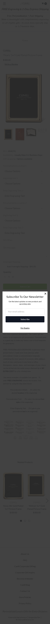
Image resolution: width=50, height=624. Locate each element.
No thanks (25, 328)
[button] (45, 293)
